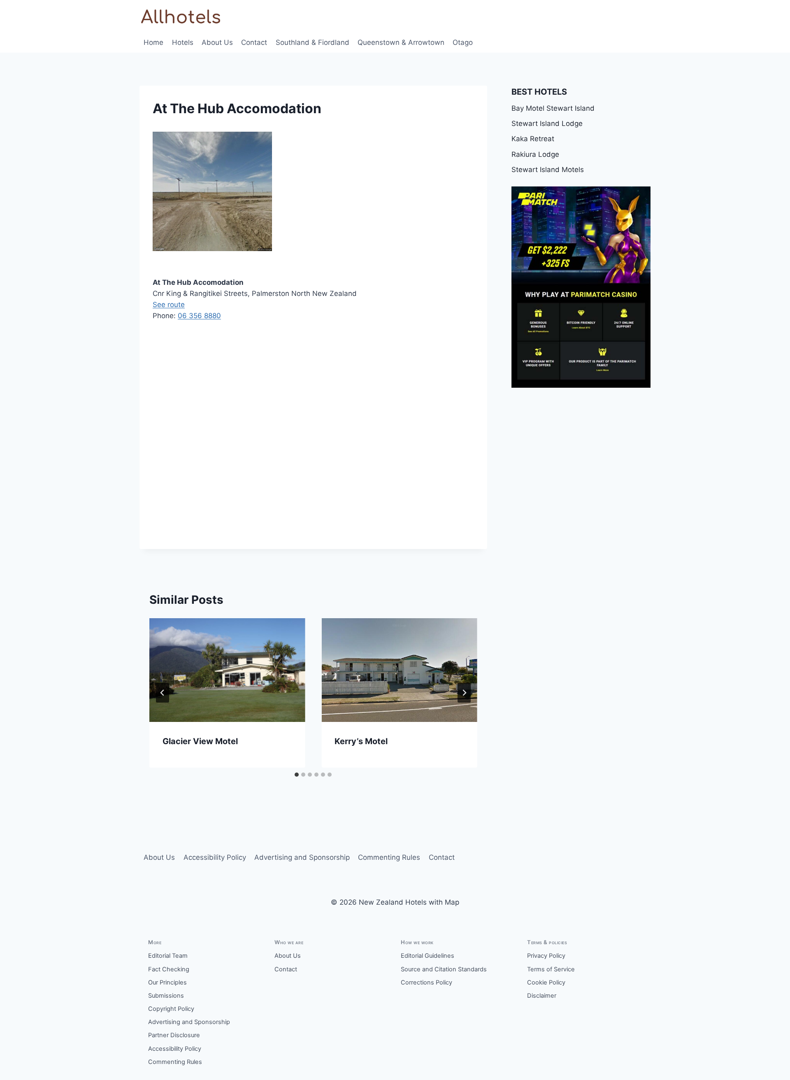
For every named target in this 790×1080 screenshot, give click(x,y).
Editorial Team (168, 955)
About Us (217, 42)
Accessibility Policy (215, 857)
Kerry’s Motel (361, 741)
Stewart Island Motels (547, 169)
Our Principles (167, 982)
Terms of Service (551, 969)
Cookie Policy (546, 982)
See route (169, 304)
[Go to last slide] (162, 693)
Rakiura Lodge (535, 154)
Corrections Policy (426, 982)
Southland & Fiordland (312, 42)
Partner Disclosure (174, 1035)
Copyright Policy (171, 1008)
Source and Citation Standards (444, 969)
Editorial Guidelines (427, 955)
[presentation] (227, 670)
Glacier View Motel (200, 741)
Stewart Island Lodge (547, 123)
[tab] (297, 775)
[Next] (464, 693)
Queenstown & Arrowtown (401, 42)
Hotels (182, 42)
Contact (254, 42)
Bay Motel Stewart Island (553, 108)
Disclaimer (541, 995)
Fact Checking (168, 969)
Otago (463, 42)
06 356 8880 (199, 316)
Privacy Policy (546, 955)
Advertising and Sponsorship (302, 857)
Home (153, 42)
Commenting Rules (389, 857)
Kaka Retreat (532, 139)
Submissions (166, 995)
